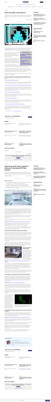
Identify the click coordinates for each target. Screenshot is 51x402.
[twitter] (18, 178)
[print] (31, 178)
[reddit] (19, 178)
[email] (20, 178)
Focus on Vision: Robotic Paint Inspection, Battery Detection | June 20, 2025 (18, 221)
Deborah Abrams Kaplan (8, 175)
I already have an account (18, 159)
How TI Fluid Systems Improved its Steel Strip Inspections (16, 282)
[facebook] (15, 178)
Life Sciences (6, 10)
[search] (6, 2)
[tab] (7, 150)
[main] (25, 400)
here (13, 74)
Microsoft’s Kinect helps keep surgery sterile (11, 80)
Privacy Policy (22, 400)
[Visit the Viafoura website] (30, 153)
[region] (18, 152)
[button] (5, 2)
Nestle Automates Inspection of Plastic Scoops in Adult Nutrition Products (18, 317)
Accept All (47, 400)
